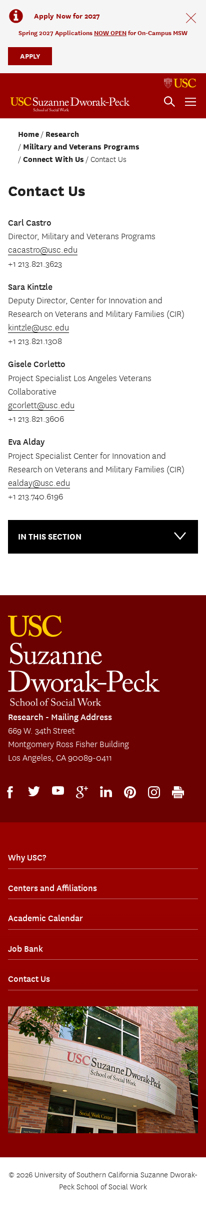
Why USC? (27, 857)
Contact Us (29, 979)
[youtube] (58, 790)
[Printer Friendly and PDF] (178, 792)
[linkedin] (106, 791)
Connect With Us (53, 159)
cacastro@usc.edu (43, 250)
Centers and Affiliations (52, 888)
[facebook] (10, 792)
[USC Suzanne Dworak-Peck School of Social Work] (70, 104)
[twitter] (34, 791)
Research (62, 134)
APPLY (30, 56)
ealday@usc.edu (39, 483)
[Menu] (190, 101)
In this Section (50, 537)
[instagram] (154, 792)
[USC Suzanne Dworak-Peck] (84, 660)
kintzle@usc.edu (38, 328)
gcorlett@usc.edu (41, 406)
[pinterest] (130, 792)
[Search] (169, 101)
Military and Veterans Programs (81, 146)
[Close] (191, 18)
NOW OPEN (110, 33)
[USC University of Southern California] (180, 83)
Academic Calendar (45, 918)
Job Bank (25, 949)
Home (28, 134)
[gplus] (82, 792)
